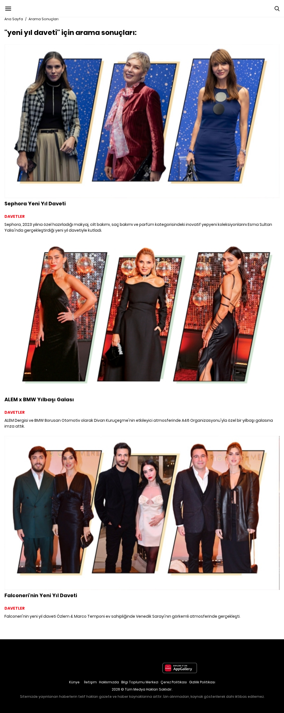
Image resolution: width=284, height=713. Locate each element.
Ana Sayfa (13, 19)
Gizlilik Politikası (202, 682)
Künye (74, 682)
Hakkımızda (109, 682)
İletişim (90, 682)
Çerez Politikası (174, 682)
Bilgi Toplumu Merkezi (139, 682)
